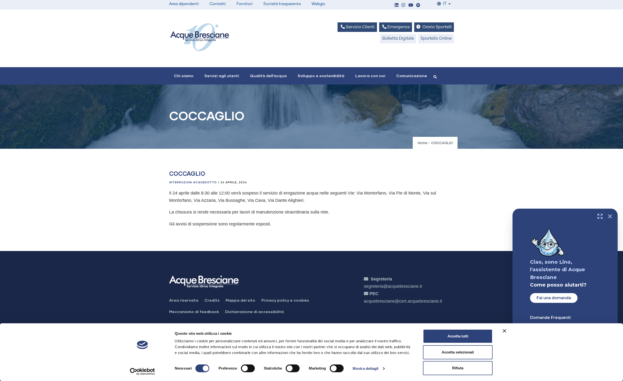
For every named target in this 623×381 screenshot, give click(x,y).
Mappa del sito (240, 300)
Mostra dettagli (366, 368)
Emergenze (398, 27)
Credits (212, 300)
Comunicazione (411, 75)
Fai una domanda (554, 298)
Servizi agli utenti (221, 75)
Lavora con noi (370, 75)
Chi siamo (183, 75)
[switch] (248, 368)
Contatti (218, 4)
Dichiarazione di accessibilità (254, 311)
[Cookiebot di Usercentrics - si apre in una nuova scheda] (142, 371)
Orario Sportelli (436, 27)
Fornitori (245, 4)
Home (422, 143)
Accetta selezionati (458, 352)
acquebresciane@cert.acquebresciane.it (403, 301)
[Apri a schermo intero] (600, 216)
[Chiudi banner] (504, 331)
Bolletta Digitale (398, 39)
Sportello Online (436, 39)
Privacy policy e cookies (285, 300)
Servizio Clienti (360, 27)
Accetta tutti (458, 336)
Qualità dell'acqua (268, 75)
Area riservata (183, 300)
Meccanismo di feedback (194, 311)
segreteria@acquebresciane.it (393, 286)
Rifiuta (457, 368)
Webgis (318, 4)
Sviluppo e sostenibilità (321, 75)
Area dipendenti (184, 4)
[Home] (199, 37)
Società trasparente (282, 4)
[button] (396, 5)
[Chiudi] (610, 216)
